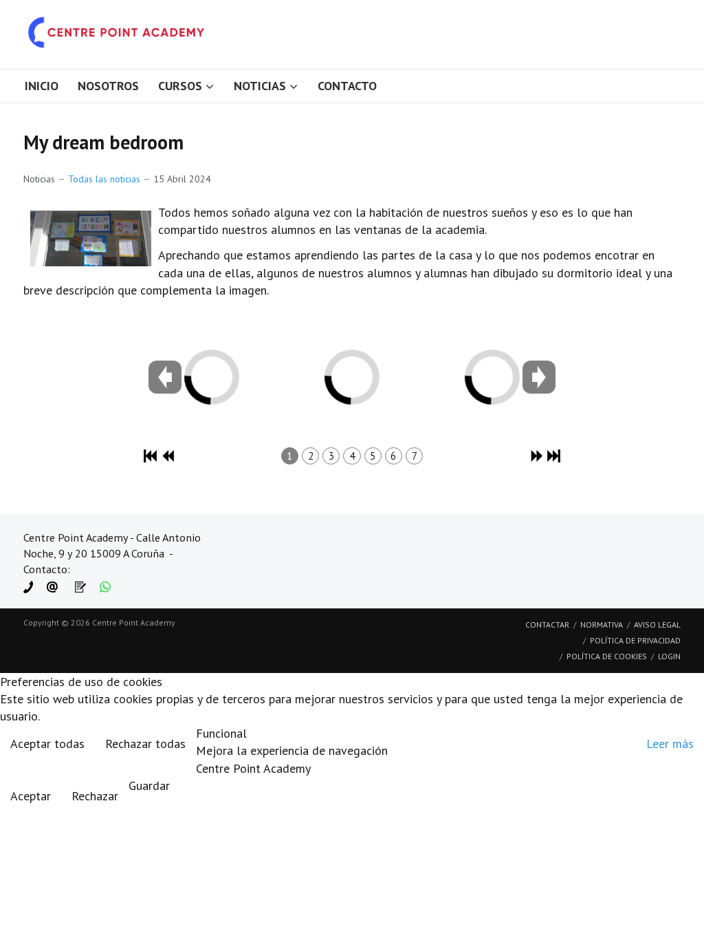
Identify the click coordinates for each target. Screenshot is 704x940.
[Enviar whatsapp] (105, 586)
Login (669, 656)
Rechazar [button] (95, 796)
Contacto (347, 86)
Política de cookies (606, 656)
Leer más (670, 743)
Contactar (547, 624)
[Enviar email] (52, 586)
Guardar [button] (149, 785)
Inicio (41, 86)
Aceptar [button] (30, 796)
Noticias (260, 86)
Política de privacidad (635, 640)
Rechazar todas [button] (145, 743)
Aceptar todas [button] (47, 743)
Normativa (601, 624)
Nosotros (108, 86)
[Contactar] (80, 586)
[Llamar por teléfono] (28, 586)
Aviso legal (657, 624)
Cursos (180, 86)
